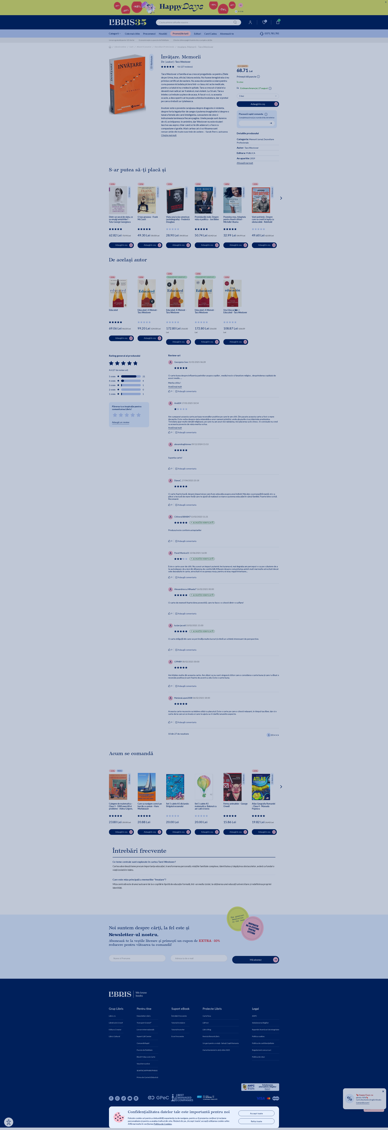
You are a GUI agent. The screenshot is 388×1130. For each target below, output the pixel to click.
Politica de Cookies (163, 1123)
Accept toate (256, 1113)
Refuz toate (256, 1121)
